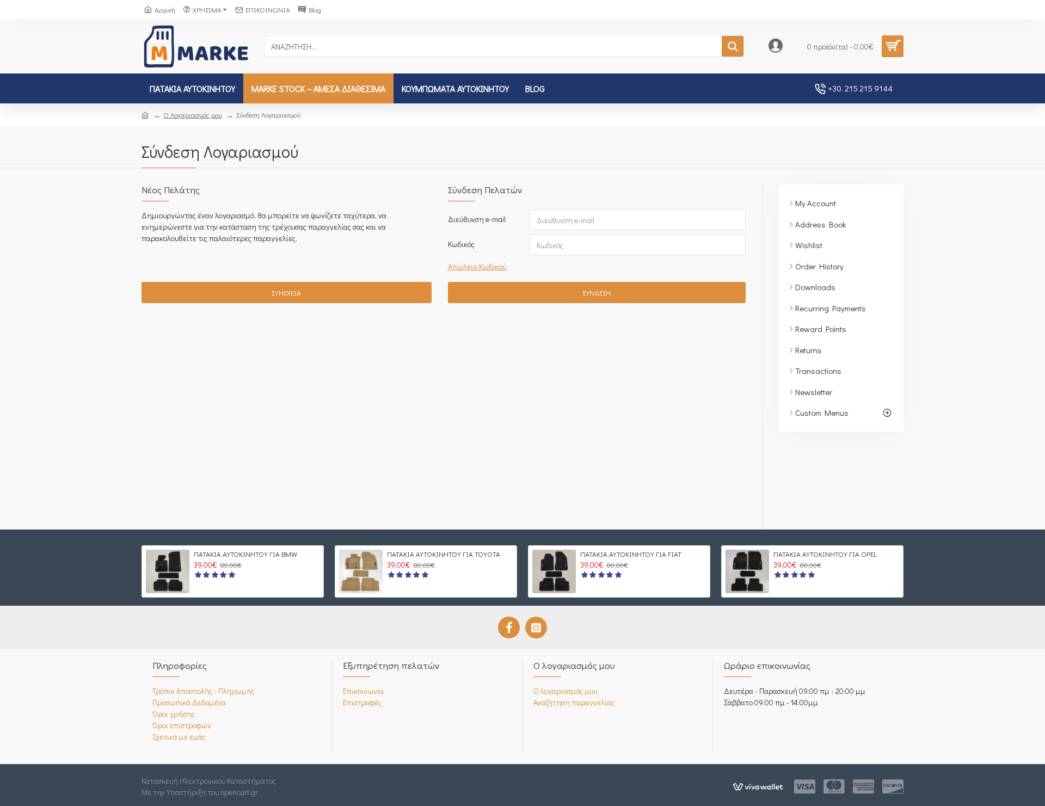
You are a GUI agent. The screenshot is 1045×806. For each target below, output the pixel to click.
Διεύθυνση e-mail (477, 219)
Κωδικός (461, 244)
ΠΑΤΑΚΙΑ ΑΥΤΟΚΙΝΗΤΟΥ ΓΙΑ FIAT (630, 554)
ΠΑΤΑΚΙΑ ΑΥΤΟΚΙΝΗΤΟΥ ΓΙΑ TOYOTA (443, 554)
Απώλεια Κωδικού (477, 266)
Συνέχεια (286, 292)
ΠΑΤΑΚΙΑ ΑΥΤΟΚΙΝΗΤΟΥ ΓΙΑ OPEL (825, 554)
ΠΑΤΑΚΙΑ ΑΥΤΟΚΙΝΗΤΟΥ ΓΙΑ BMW (245, 554)
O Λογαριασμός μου (192, 114)
